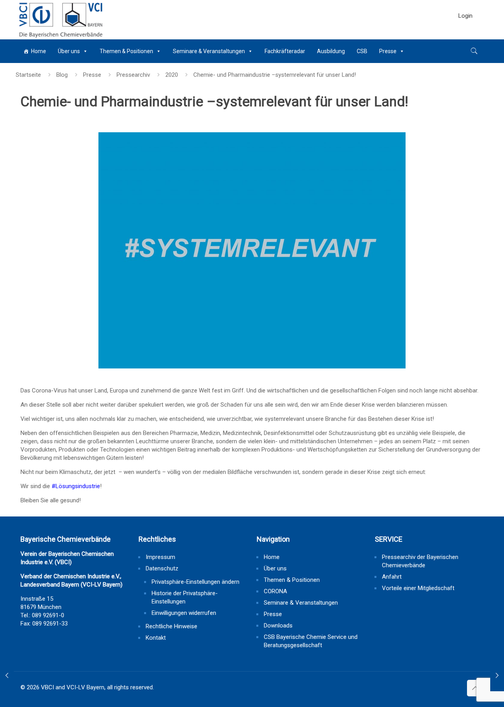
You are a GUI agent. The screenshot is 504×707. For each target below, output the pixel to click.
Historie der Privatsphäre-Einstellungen (185, 597)
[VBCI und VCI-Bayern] (60, 19)
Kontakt (156, 637)
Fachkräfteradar (285, 51)
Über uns (69, 51)
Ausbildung (331, 51)
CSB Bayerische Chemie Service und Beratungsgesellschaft (311, 641)
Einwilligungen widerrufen (184, 612)
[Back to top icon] (475, 688)
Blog (62, 74)
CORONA (275, 591)
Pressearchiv (133, 74)
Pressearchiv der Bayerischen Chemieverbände (420, 561)
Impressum (160, 557)
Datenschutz (162, 568)
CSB (362, 51)
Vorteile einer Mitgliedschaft (418, 588)
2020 (171, 74)
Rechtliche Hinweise (171, 626)
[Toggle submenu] (465, 35)
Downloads (278, 625)
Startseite (28, 74)
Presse (388, 51)
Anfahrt (392, 576)
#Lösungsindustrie (76, 486)
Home (38, 51)
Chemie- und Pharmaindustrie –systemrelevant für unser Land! (274, 74)
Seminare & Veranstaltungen (209, 51)
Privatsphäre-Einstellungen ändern (195, 581)
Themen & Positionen (126, 51)
